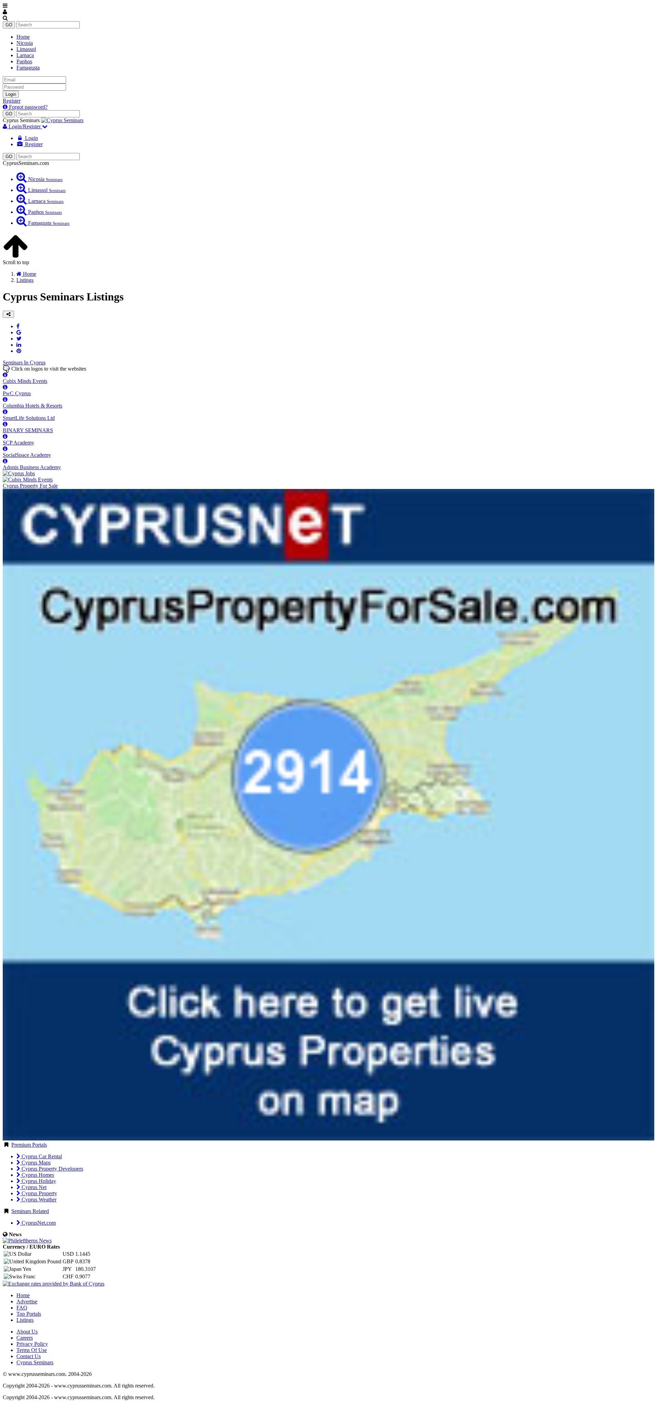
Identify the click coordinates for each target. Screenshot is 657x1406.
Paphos (24, 61)
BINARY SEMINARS (28, 430)
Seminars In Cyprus (24, 362)
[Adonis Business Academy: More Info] (5, 461)
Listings (25, 1320)
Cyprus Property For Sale (30, 486)
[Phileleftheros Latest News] (27, 1240)
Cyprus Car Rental (41, 1156)
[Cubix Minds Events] (28, 479)
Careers (24, 1338)
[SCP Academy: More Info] (5, 436)
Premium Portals (29, 1145)
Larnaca (25, 55)
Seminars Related (30, 1211)
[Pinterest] (18, 351)
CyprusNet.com (38, 1223)
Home (23, 37)
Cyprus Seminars (34, 1362)
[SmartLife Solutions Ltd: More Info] (5, 412)
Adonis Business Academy (32, 467)
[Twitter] (19, 338)
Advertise (26, 1301)
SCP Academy (18, 443)
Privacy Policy (32, 1344)
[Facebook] (18, 326)
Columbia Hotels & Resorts (32, 406)
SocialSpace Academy (27, 455)
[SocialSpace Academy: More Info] (5, 449)
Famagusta (28, 67)
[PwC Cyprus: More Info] (5, 387)
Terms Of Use (31, 1350)
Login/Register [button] (24, 126)
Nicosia (24, 43)
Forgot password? (28, 107)
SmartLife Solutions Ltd (29, 418)
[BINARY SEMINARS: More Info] (5, 424)
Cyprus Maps (35, 1162)
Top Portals (28, 1314)
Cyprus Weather (38, 1199)
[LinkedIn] (18, 345)
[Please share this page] (8, 314)
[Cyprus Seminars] (62, 120)
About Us (27, 1331)
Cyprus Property (38, 1193)
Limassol (26, 49)
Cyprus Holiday (38, 1181)
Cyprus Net (33, 1187)
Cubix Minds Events (25, 381)
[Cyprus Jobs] (19, 473)
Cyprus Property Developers (51, 1169)
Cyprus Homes (37, 1175)
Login (10, 94)
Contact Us (28, 1356)
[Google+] (18, 332)
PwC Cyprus (17, 393)
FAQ (21, 1308)
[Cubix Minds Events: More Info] (5, 375)
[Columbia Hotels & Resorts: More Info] (5, 399)
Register (12, 101)
